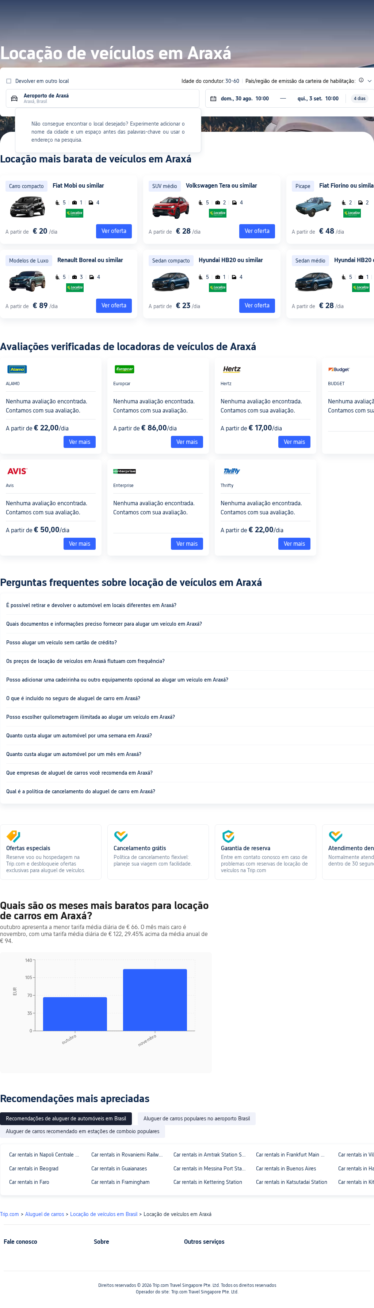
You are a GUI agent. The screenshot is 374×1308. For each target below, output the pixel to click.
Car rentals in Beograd (33, 1168)
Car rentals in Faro (29, 1182)
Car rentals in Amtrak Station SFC (210, 1155)
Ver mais (79, 441)
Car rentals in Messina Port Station (211, 1168)
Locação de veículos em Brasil (103, 1214)
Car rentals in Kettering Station (207, 1182)
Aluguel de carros (44, 1214)
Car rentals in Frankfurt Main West (294, 1155)
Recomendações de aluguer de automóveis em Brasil (66, 1118)
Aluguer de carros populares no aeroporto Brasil (197, 1118)
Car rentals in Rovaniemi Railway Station (129, 1155)
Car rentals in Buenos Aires (286, 1168)
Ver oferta (257, 230)
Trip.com (9, 1214)
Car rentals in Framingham (120, 1182)
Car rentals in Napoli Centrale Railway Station (47, 1155)
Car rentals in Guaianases (119, 1168)
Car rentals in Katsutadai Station (291, 1182)
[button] (300, 12)
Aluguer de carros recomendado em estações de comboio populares (82, 1131)
